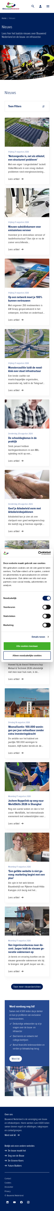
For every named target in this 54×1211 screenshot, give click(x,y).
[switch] (46, 607)
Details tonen (38, 637)
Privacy (8, 1191)
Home (4, 18)
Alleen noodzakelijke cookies (27, 655)
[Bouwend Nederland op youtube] (14, 1202)
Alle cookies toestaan (27, 646)
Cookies (8, 1182)
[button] (48, 6)
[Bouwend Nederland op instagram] (28, 1202)
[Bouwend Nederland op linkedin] (7, 1202)
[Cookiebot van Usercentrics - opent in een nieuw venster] (38, 553)
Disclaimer (9, 1187)
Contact (8, 1178)
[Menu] (48, 6)
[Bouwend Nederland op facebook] (21, 1202)
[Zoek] (33, 6)
